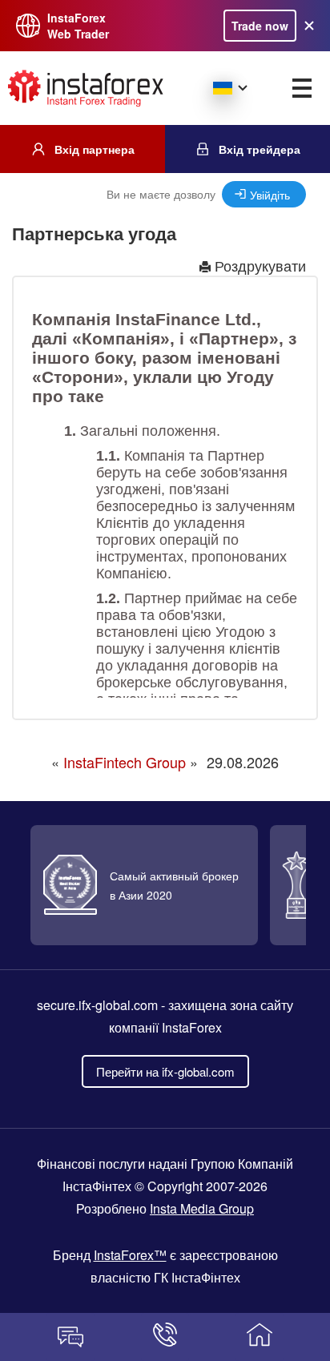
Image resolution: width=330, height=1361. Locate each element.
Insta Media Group (202, 1208)
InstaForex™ (130, 1255)
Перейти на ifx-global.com (165, 1071)
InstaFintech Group (124, 761)
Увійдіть (270, 194)
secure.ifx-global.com (97, 1005)
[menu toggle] (302, 88)
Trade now (259, 26)
